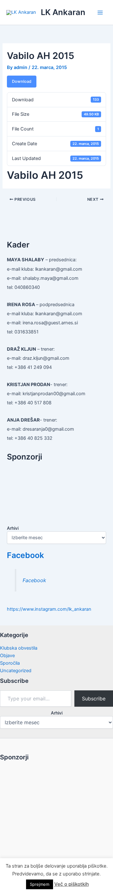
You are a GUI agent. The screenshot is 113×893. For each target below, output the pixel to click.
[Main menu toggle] (100, 12)
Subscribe (93, 698)
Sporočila (10, 663)
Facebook (25, 555)
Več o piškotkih (71, 884)
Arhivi (13, 528)
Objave (7, 655)
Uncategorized (15, 670)
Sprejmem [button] (39, 884)
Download (21, 81)
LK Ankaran (63, 12)
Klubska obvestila (18, 648)
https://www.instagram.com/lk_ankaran (49, 609)
